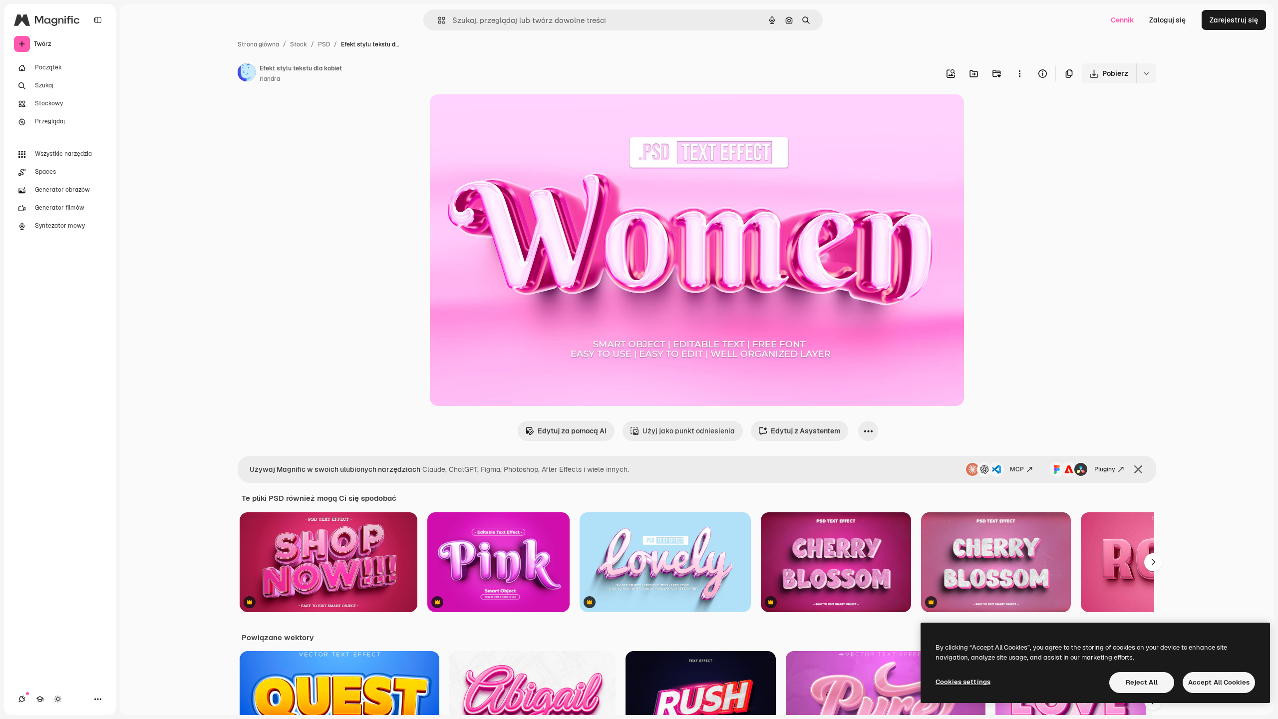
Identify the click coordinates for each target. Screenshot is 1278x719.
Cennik (1122, 19)
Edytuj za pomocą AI (572, 430)
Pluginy (1104, 469)
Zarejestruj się (1234, 19)
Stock (298, 44)
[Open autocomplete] (437, 20)
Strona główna (258, 44)
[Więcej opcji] (1019, 73)
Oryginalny (499, 113)
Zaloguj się (1167, 19)
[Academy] (40, 699)
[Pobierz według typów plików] (1146, 73)
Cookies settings (963, 682)
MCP (1017, 469)
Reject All (1142, 682)
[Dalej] (1153, 562)
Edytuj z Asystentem (805, 430)
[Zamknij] (1138, 469)
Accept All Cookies (1219, 682)
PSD (324, 44)
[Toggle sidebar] (98, 20)
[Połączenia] (22, 699)
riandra (270, 79)
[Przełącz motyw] (58, 699)
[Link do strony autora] (247, 73)
